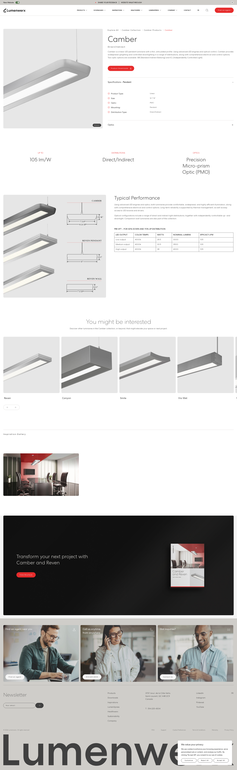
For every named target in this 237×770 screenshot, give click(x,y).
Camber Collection (131, 30)
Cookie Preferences (179, 730)
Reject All (205, 760)
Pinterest (200, 702)
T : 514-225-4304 (152, 708)
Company (171, 10)
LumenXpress (154, 10)
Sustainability (113, 716)
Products (81, 10)
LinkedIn (200, 693)
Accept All (221, 760)
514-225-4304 (92, 677)
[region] (205, 752)
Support (163, 730)
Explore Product (14, 391)
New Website (8, 2)
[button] (7, 407)
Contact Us (168, 677)
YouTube (200, 707)
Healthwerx (135, 10)
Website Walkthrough (131, 2)
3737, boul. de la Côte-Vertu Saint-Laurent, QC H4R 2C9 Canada (157, 696)
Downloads (98, 10)
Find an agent (224, 10)
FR (198, 10)
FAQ (153, 730)
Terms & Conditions (198, 730)
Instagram (200, 697)
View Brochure (26, 575)
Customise (189, 760)
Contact (187, 10)
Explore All (113, 30)
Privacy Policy (229, 730)
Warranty (215, 730)
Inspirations (117, 10)
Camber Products (153, 30)
